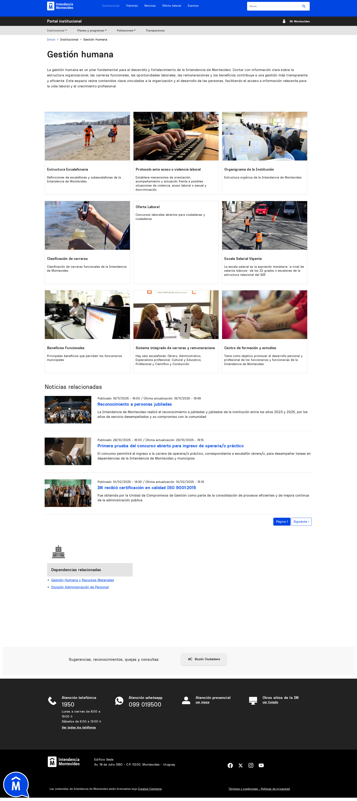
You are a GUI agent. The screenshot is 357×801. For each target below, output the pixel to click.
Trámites (132, 5)
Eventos (193, 5)
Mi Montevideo (300, 21)
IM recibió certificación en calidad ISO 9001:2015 (147, 487)
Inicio (51, 39)
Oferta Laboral (147, 207)
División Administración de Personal (80, 587)
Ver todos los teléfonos (79, 727)
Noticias (150, 5)
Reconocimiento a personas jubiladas (135, 404)
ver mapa (202, 702)
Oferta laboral (171, 5)
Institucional (110, 5)
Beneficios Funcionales (65, 348)
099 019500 (145, 704)
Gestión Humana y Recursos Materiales (82, 580)
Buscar (304, 6)
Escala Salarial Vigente (243, 258)
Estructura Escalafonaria (67, 169)
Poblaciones (125, 30)
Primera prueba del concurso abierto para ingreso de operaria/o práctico (171, 445)
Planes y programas (90, 30)
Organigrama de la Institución (249, 169)
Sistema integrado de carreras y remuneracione (175, 348)
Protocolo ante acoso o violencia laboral (168, 169)
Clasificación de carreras (67, 258)
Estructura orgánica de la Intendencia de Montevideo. (263, 177)
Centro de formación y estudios (250, 348)
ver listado (270, 702)
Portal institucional (64, 21)
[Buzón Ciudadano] (204, 659)
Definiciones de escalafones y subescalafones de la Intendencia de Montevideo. (84, 179)
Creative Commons (150, 788)
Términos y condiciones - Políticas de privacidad (259, 788)
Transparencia (155, 30)
